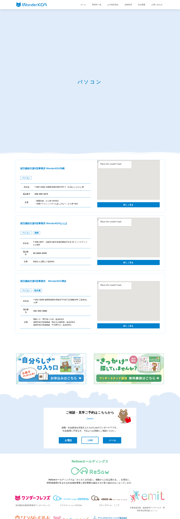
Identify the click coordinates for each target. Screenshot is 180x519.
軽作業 (37, 290)
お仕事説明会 (112, 5)
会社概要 (141, 5)
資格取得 (128, 5)
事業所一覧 (96, 5)
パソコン (26, 177)
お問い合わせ (156, 5)
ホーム (83, 5)
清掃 (36, 232)
